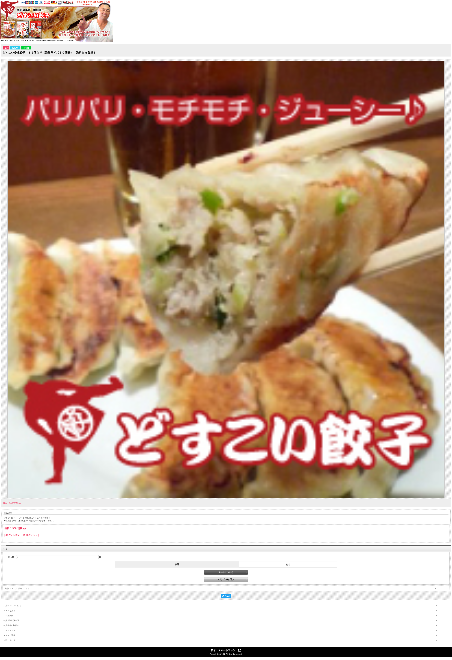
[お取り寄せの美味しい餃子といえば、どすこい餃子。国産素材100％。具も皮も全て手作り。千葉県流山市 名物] (56, 41)
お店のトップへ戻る (12, 606)
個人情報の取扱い (11, 625)
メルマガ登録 (9, 635)
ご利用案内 (8, 615)
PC (239, 650)
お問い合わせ (9, 640)
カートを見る (9, 610)
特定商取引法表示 (11, 620)
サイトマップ (9, 630)
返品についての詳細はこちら (17, 588)
